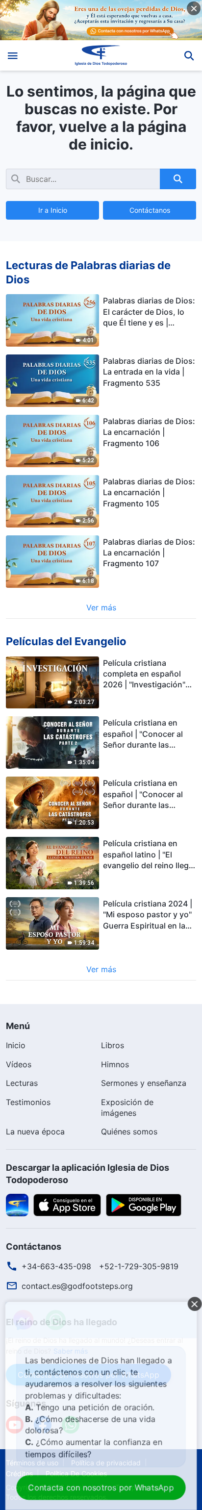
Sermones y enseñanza (143, 1083)
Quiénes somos (129, 1131)
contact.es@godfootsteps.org (77, 1286)
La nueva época (35, 1131)
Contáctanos (149, 210)
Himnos (115, 1064)
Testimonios (28, 1102)
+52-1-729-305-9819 (138, 1266)
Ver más (101, 607)
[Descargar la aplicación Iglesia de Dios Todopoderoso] (17, 1204)
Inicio (15, 1045)
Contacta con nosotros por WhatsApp (101, 1488)
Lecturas (22, 1083)
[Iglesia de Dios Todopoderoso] (101, 55)
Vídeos (18, 1064)
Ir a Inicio (52, 210)
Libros (112, 1045)
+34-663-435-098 (56, 1266)
